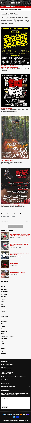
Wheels (3, 348)
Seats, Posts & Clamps (7, 336)
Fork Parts (4, 309)
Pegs (2, 328)
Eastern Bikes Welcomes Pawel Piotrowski (19, 254)
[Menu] (1, 2)
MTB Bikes (4, 294)
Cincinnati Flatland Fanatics (9, 67)
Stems (3, 341)
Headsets (4, 321)
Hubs (2, 323)
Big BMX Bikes (5, 291)
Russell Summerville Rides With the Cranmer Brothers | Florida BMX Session (19, 244)
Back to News (16, 226)
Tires (2, 343)
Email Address (6, 399)
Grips (2, 319)
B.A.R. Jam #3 (14, 263)
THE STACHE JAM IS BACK (8, 65)
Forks (2, 301)
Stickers (3, 353)
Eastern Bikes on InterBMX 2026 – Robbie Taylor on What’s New (20, 235)
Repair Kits (4, 331)
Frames (3, 299)
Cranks (3, 314)
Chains (3, 311)
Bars (2, 304)
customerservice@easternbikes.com (15, 376)
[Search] (4, 2)
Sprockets (4, 338)
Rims (2, 333)
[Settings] (25, 2)
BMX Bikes (4, 289)
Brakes (3, 306)
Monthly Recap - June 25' (17, 272)
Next (27, 221)
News (6, 9)
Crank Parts (4, 316)
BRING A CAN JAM (6, 108)
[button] (28, 2)
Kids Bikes (4, 296)
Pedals (3, 326)
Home (2, 9)
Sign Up (4, 407)
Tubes (2, 346)
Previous (5, 221)
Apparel (3, 351)
